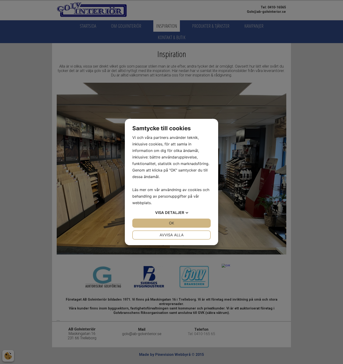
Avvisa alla (172, 235)
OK (171, 223)
